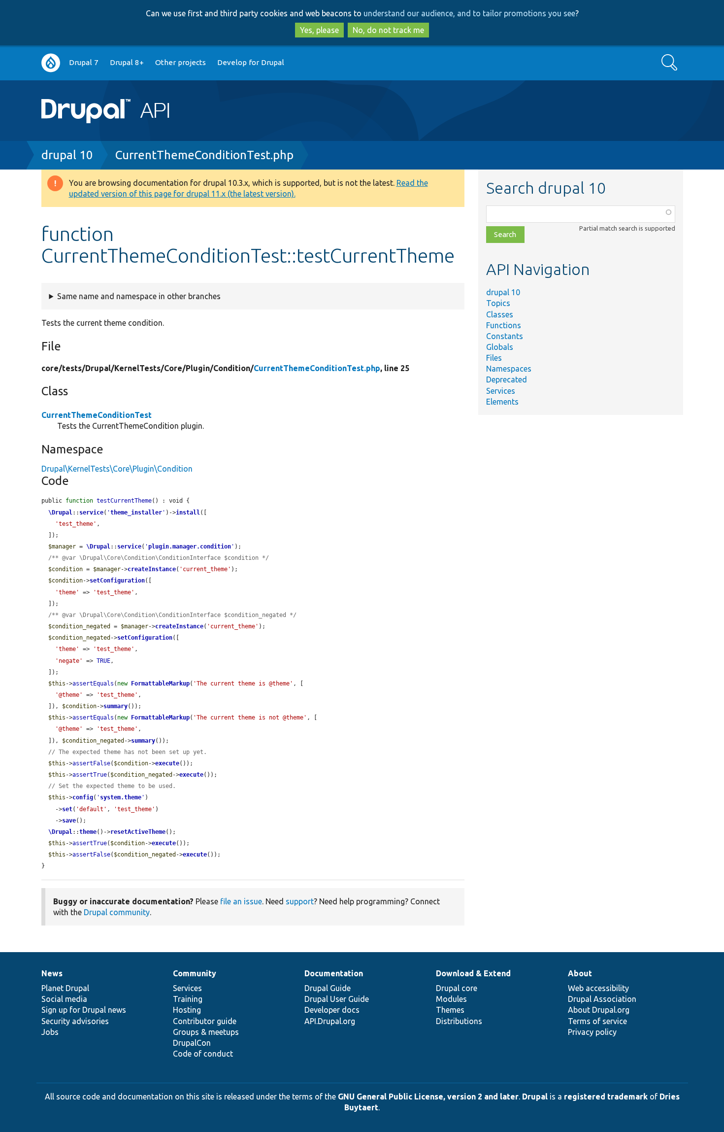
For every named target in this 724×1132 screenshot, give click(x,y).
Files (494, 357)
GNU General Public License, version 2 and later (428, 1096)
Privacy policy (592, 1032)
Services (500, 390)
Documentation (333, 973)
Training (187, 999)
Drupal (535, 1096)
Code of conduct (203, 1053)
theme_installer (136, 512)
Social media (64, 999)
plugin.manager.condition (189, 546)
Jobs (50, 1032)
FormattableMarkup (160, 683)
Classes (499, 314)
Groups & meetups (206, 1032)
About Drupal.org (598, 1009)
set (67, 809)
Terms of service (597, 1021)
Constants (504, 336)
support (300, 901)
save (69, 820)
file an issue (241, 901)
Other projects (180, 62)
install (188, 512)
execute (167, 763)
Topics (498, 303)
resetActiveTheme (137, 831)
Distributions (459, 1021)
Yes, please (319, 30)
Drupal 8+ (127, 62)
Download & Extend (473, 973)
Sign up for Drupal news (83, 1009)
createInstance (152, 569)
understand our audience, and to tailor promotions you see (469, 13)
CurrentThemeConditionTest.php (204, 155)
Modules (451, 999)
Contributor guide (204, 1021)
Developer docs (332, 1009)
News (52, 973)
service (91, 512)
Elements (502, 401)
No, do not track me (388, 30)
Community (194, 973)
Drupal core (456, 988)
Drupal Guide (327, 988)
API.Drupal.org (329, 1021)
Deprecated (506, 379)
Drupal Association (602, 999)
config (82, 797)
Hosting (187, 1009)
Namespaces (508, 368)
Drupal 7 (84, 62)
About (580, 973)
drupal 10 (67, 155)
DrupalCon (192, 1042)
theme (88, 831)
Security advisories (75, 1021)
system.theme (120, 797)
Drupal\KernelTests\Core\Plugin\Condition (117, 468)
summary (115, 706)
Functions (503, 325)
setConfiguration (117, 580)
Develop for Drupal (250, 62)
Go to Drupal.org (50, 63)
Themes (450, 1009)
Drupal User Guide (336, 999)
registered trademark (606, 1096)
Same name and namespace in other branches (139, 296)
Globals (499, 347)
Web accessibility (598, 988)
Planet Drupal (65, 988)
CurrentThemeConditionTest (96, 415)
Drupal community (117, 912)
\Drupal (60, 512)
